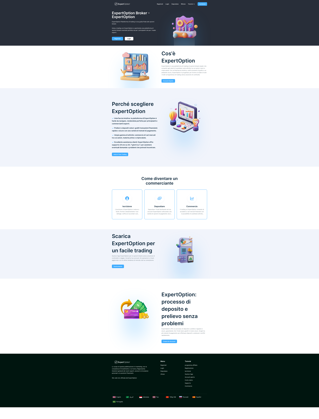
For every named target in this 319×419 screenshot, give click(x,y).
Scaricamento (118, 266)
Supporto (188, 383)
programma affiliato (191, 365)
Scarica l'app (189, 374)
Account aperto (168, 81)
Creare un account (169, 341)
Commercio (188, 386)
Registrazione (189, 368)
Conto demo (189, 380)
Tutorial (190, 4)
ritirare (183, 4)
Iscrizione (202, 4)
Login (167, 4)
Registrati (160, 4)
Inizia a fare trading (120, 154)
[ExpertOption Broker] (122, 4)
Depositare (175, 4)
